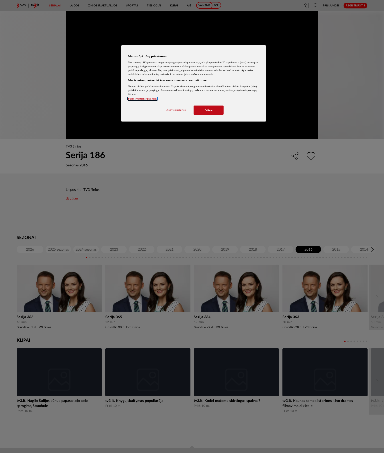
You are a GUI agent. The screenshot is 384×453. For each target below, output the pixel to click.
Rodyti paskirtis (176, 109)
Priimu (208, 110)
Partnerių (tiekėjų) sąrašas (142, 98)
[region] (193, 83)
